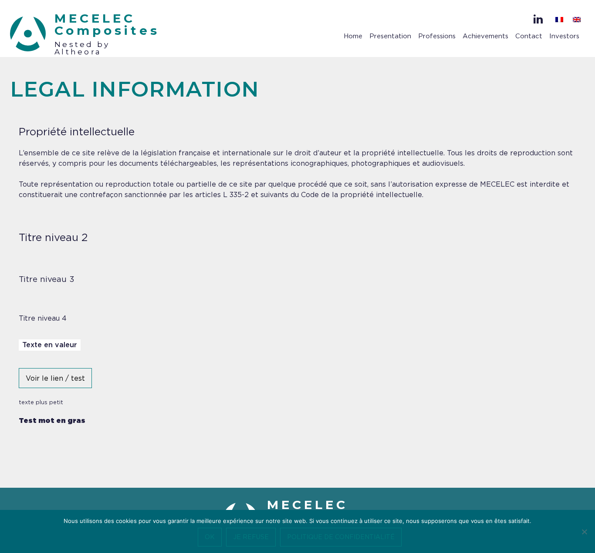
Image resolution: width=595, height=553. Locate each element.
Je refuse (251, 537)
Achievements (485, 36)
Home (353, 36)
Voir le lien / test (55, 378)
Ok (210, 537)
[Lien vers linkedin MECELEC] (538, 19)
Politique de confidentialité (341, 537)
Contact (528, 36)
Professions (437, 36)
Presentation (390, 36)
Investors (564, 36)
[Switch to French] (559, 19)
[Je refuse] (584, 531)
